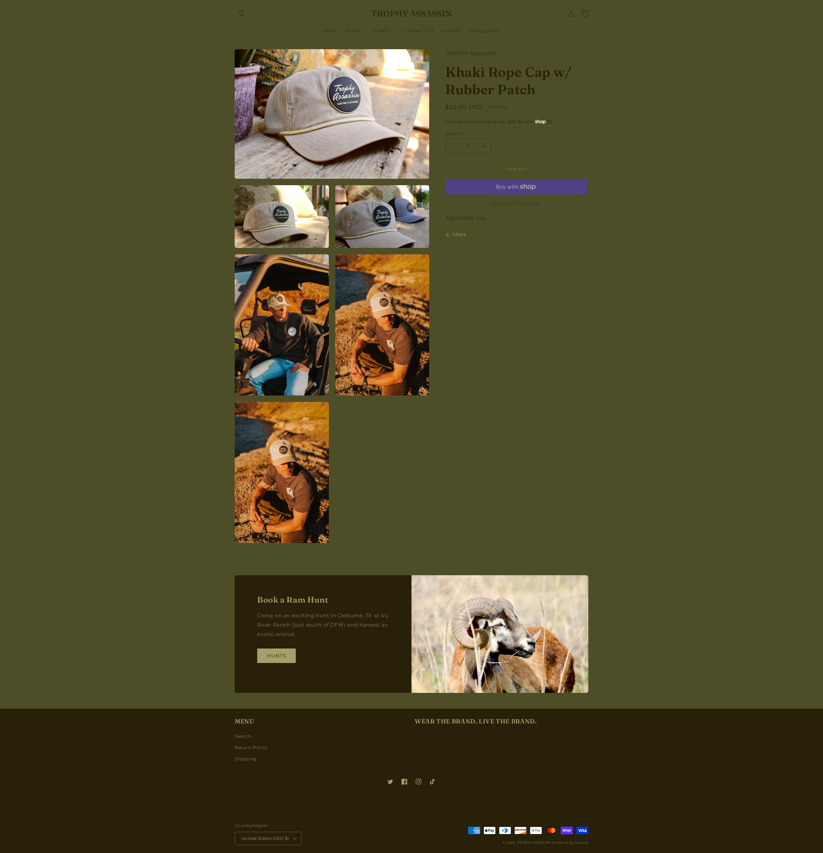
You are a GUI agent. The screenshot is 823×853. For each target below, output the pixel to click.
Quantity (455, 133)
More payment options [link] (516, 202)
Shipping (246, 759)
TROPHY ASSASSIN (534, 842)
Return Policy (251, 747)
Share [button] (459, 234)
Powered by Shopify (570, 842)
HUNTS (276, 656)
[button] (242, 13)
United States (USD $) (265, 838)
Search (243, 736)
